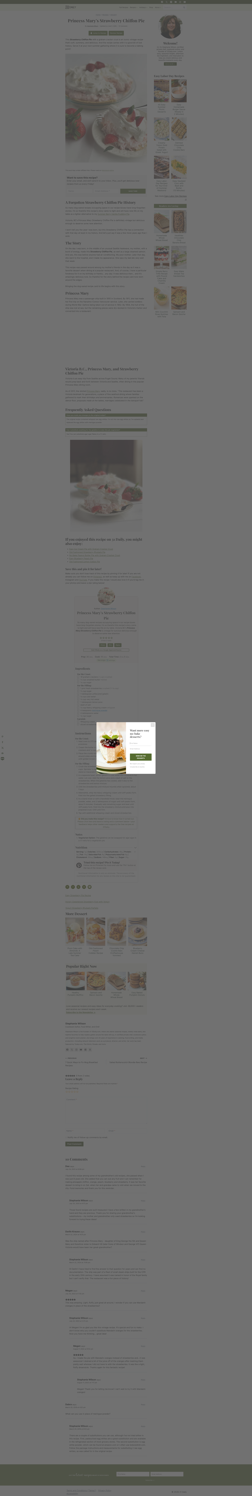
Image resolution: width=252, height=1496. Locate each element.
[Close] (153, 725)
